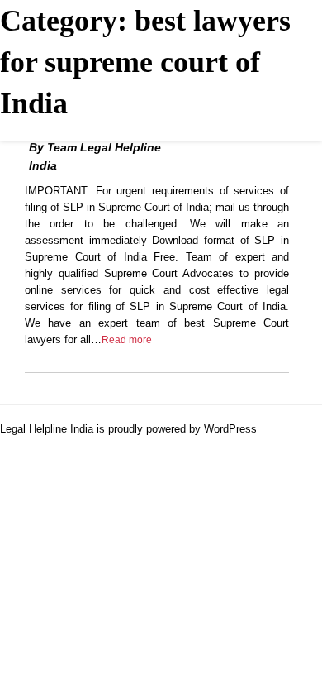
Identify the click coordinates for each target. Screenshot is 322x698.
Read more (127, 340)
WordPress (230, 429)
